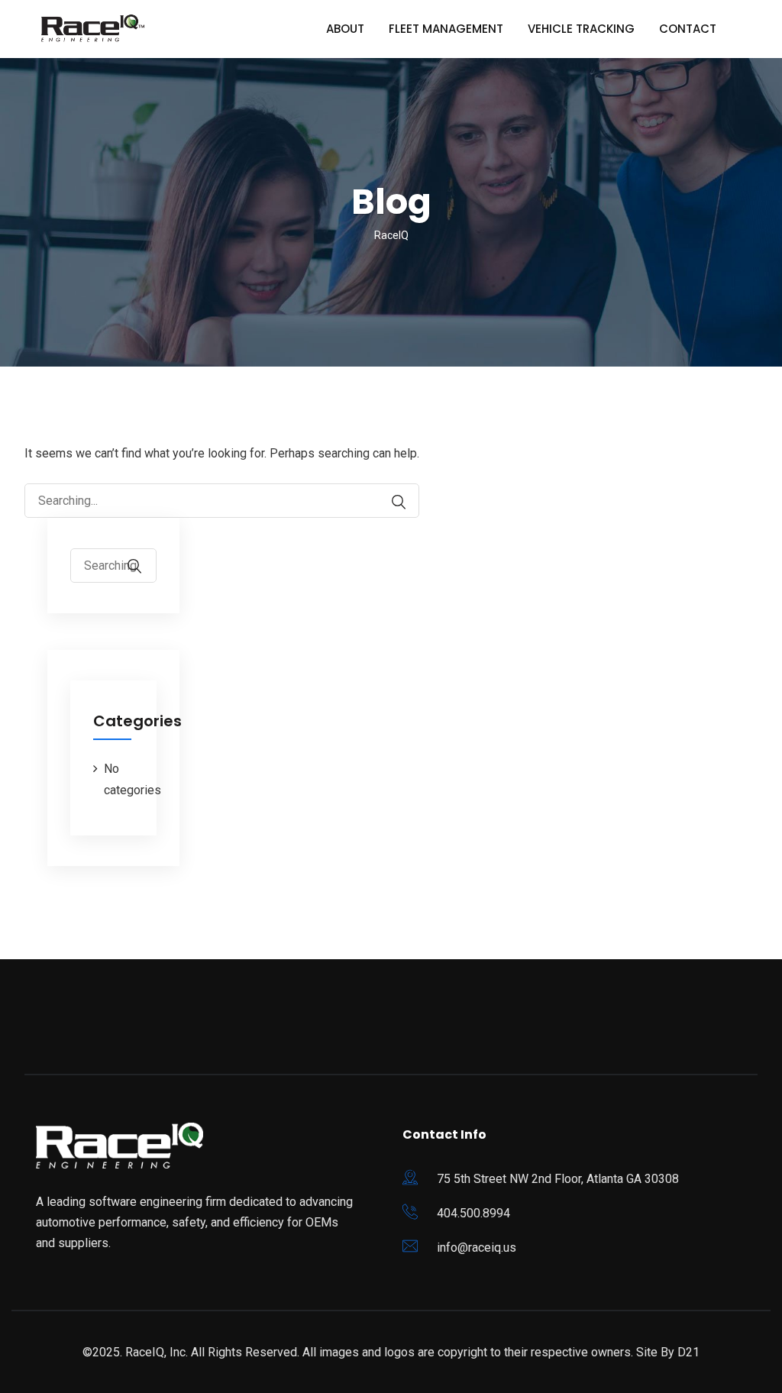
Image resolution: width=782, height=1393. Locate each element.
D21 (688, 1352)
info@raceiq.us (476, 1247)
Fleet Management (446, 29)
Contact (687, 29)
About (345, 29)
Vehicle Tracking (581, 29)
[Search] (398, 502)
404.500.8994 (473, 1213)
